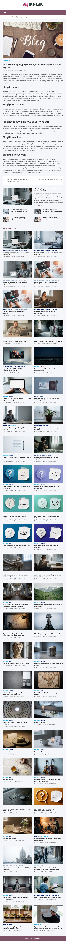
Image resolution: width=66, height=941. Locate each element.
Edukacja (45, 339)
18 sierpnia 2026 (40, 490)
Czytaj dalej (37, 205)
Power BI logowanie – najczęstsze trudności (18, 218)
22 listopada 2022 (9, 71)
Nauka (43, 366)
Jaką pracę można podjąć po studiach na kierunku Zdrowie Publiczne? (17, 180)
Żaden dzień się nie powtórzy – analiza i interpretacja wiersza (47, 576)
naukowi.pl (38, 938)
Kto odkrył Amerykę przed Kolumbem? (47, 634)
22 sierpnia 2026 (40, 373)
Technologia (23, 250)
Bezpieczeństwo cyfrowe (10, 250)
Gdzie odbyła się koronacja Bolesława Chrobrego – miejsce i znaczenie (15, 605)
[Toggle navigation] (5, 12)
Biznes (36, 396)
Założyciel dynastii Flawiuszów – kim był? (16, 663)
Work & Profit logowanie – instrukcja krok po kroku (19, 210)
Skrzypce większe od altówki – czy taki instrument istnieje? (47, 780)
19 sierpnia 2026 (40, 461)
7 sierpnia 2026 (40, 783)
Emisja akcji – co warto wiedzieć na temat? (48, 179)
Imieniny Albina (39, 752)
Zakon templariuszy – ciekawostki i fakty (48, 341)
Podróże (20, 865)
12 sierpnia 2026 (8, 665)
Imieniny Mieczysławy (10, 838)
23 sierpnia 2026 (40, 343)
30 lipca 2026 (8, 931)
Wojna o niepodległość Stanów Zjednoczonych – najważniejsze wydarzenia (13, 635)
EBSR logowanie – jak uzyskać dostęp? (15, 341)
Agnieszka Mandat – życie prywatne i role (16, 545)
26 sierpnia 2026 (8, 256)
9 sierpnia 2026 (40, 724)
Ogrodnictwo (38, 425)
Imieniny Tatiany (40, 722)
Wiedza (11, 396)
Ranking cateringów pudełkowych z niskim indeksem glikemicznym (17, 927)
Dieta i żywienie (7, 924)
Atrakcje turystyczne (10, 865)
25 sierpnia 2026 (8, 286)
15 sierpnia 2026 (8, 579)
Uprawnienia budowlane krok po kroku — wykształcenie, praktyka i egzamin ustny (48, 927)
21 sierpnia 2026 (40, 402)
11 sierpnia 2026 (8, 697)
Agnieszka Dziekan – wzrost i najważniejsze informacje (44, 810)
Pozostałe (6, 61)
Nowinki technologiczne (10, 366)
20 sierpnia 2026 (40, 431)
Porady (41, 396)
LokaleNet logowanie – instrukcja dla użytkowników (52, 210)
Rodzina (36, 455)
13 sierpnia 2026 (8, 638)
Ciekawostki (38, 339)
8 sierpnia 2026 (40, 754)
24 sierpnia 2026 (40, 315)
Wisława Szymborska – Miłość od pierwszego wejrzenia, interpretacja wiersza (46, 869)
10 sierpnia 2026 (40, 697)
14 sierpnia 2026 (8, 608)
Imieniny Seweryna (9, 752)
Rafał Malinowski (21, 71)
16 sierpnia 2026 (8, 548)
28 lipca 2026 (39, 931)
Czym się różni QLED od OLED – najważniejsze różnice (13, 369)
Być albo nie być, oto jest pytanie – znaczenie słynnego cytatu (14, 693)
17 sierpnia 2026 (40, 520)
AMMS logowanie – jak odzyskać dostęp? (47, 897)
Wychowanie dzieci (45, 455)
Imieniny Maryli (8, 779)
